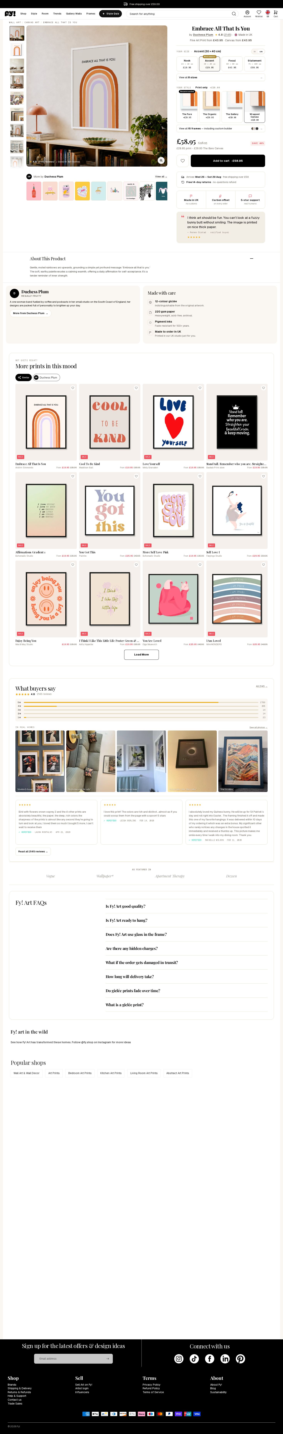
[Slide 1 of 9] (17, 33)
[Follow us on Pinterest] (240, 1358)
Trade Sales (15, 1403)
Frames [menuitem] (90, 13)
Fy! (18, 1426)
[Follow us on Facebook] (209, 1358)
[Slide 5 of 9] (17, 98)
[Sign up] (107, 1358)
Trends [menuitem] (57, 13)
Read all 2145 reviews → (33, 851)
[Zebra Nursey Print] (147, 191)
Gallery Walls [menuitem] (74, 13)
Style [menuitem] (34, 13)
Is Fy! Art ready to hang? (126, 920)
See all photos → (259, 727)
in (255, 51)
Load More (141, 654)
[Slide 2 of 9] (17, 49)
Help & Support (17, 1396)
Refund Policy (151, 1388)
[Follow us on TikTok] (194, 1358)
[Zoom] (161, 160)
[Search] (234, 14)
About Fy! (216, 1384)
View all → (161, 176)
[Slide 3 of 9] (17, 65)
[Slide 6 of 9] (17, 114)
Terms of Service (153, 1392)
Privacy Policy (152, 1384)
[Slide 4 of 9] (17, 82)
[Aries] (163, 191)
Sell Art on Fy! (83, 1384)
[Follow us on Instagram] (178, 1358)
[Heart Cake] (82, 191)
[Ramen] (98, 191)
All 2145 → (262, 686)
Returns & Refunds (19, 1392)
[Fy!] (10, 13)
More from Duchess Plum (30, 313)
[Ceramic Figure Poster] (130, 191)
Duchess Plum (203, 34)
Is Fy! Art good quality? (125, 906)
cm (261, 51)
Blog (213, 1388)
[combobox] (182, 13)
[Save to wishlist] (183, 161)
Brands (12, 1384)
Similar (25, 377)
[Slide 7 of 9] (17, 130)
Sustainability (218, 1392)
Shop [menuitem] (23, 13)
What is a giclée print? (125, 1004)
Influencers (82, 1392)
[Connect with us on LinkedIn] (225, 1358)
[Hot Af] (33, 191)
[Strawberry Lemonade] (66, 191)
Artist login (82, 1388)
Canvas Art (32, 22)
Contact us (15, 1399)
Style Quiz (112, 13)
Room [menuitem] (45, 13)
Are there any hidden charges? (132, 948)
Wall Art (15, 22)
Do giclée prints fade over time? (133, 990)
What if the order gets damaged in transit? (142, 962)
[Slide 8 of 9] (17, 146)
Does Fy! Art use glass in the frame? (136, 934)
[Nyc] (50, 191)
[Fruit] (114, 191)
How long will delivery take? (130, 976)
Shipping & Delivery (20, 1388)
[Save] (72, 387)
